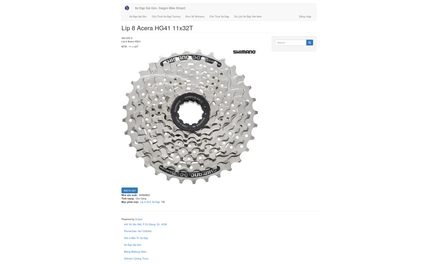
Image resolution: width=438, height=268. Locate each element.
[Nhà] (128, 7)
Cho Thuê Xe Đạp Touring (166, 16)
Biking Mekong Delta (135, 251)
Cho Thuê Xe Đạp (219, 16)
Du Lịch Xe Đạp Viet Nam (248, 16)
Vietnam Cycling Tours (136, 258)
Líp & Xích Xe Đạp (150, 202)
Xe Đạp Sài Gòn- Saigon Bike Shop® (160, 8)
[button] (194, 116)
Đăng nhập (305, 16)
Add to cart (130, 190)
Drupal (138, 219)
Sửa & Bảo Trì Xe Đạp (136, 238)
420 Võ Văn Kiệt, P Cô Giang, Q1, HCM (145, 224)
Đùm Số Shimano (194, 16)
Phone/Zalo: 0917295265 (138, 231)
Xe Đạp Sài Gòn (138, 16)
